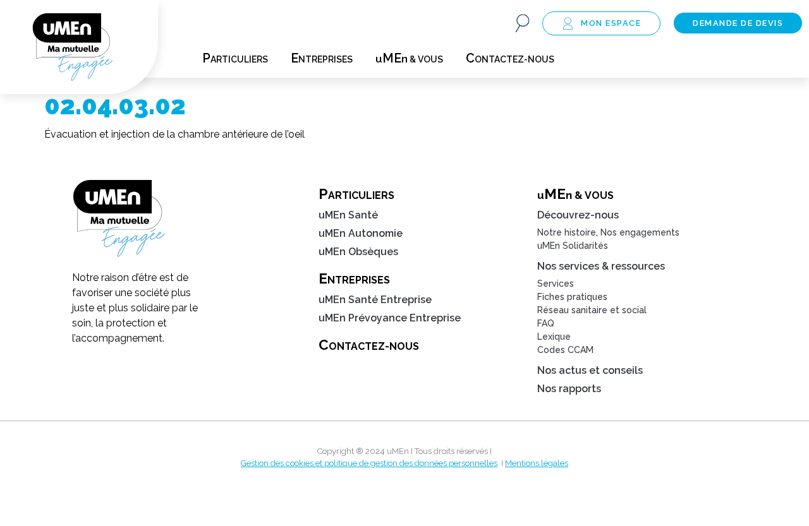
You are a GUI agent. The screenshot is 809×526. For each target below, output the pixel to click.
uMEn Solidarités (572, 246)
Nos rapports (569, 389)
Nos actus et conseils (590, 370)
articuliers (235, 58)
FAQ (545, 323)
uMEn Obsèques (358, 252)
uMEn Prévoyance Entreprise (390, 318)
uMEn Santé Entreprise (375, 300)
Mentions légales (536, 463)
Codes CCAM (565, 350)
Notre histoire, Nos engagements (608, 232)
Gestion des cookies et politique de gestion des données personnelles (369, 463)
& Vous (575, 194)
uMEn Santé (348, 215)
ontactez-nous (510, 58)
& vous (409, 58)
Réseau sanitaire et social (592, 310)
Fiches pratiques (572, 297)
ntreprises (322, 58)
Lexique (554, 337)
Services (555, 283)
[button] (522, 23)
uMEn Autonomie (361, 233)
